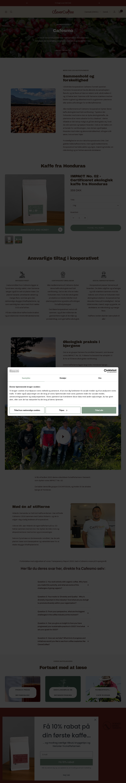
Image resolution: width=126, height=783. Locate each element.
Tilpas (61, 410)
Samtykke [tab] (26, 378)
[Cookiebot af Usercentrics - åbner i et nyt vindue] (106, 371)
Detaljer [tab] (63, 378)
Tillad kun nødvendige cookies (27, 410)
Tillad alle (99, 410)
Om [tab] (99, 378)
